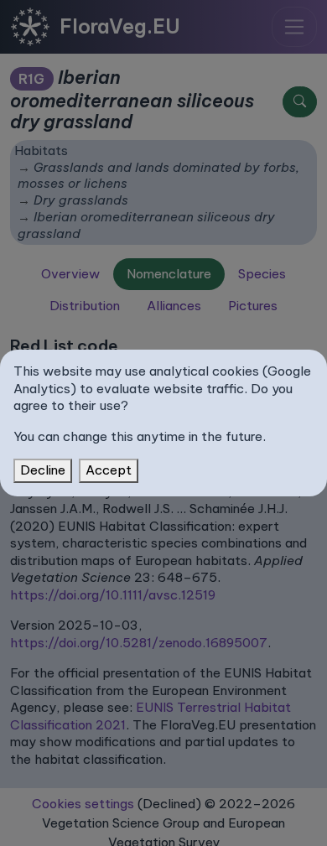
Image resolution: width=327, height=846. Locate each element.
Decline (42, 470)
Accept (109, 470)
